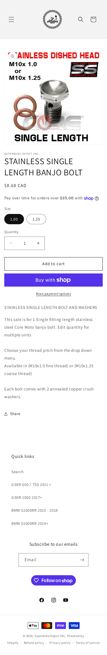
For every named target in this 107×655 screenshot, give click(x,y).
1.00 (14, 219)
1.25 (36, 219)
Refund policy (34, 643)
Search (17, 471)
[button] (11, 19)
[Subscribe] (82, 560)
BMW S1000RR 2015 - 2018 (34, 510)
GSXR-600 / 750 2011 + (31, 484)
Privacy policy (59, 643)
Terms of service (88, 643)
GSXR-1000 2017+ (26, 497)
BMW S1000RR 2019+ (29, 523)
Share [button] (15, 413)
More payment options (53, 293)
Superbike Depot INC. (50, 636)
